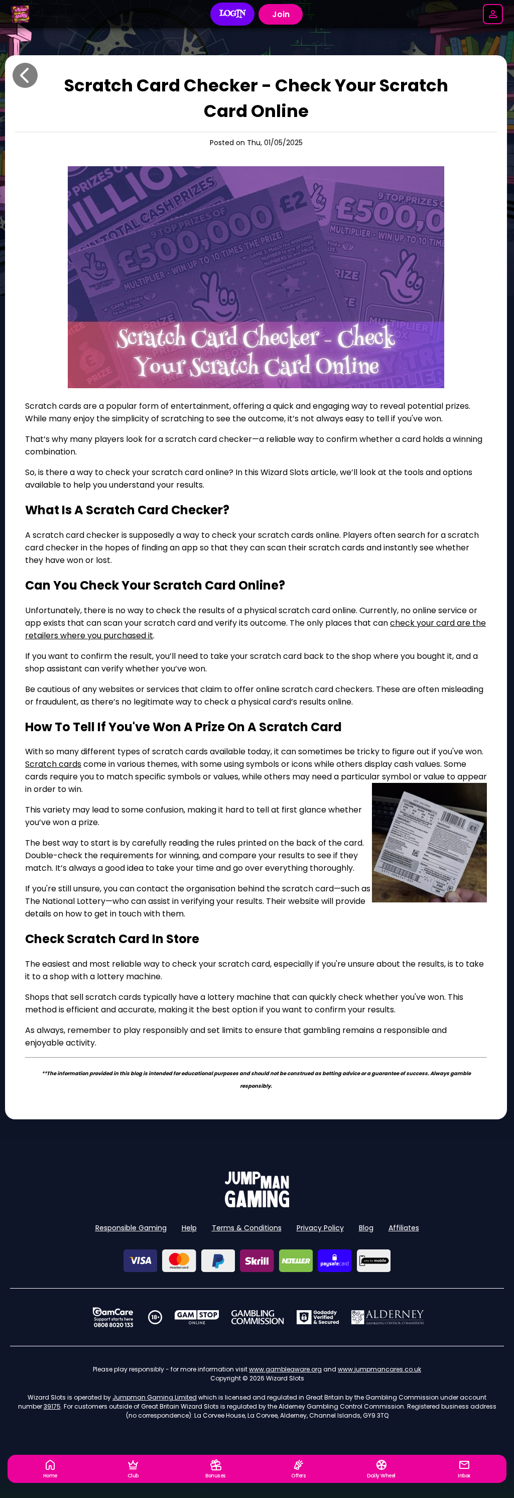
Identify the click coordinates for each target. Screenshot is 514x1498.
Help (189, 1228)
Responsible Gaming (131, 1228)
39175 (52, 1406)
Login (232, 14)
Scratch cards (53, 764)
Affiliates (404, 1228)
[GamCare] (113, 1317)
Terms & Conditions (247, 1228)
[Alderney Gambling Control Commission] (387, 1317)
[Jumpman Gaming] (257, 1204)
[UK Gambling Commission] (257, 1317)
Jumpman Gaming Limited (154, 1397)
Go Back (25, 75)
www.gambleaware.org (285, 1369)
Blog (366, 1228)
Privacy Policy (320, 1228)
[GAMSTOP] (197, 1317)
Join (281, 14)
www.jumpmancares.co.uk (379, 1369)
